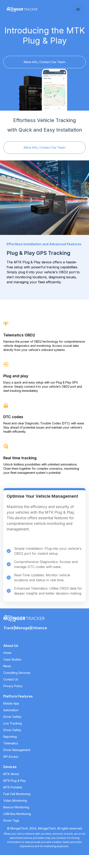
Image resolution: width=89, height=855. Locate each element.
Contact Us (10, 679)
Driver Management (16, 750)
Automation (10, 710)
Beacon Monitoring (16, 807)
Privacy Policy (13, 686)
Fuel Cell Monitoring (16, 794)
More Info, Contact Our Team (44, 62)
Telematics (10, 743)
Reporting (10, 736)
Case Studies (12, 659)
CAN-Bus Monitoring (17, 814)
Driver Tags (11, 820)
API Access (10, 756)
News (7, 666)
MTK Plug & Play (14, 780)
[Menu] (78, 9)
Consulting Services (16, 672)
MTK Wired (11, 774)
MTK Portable (12, 787)
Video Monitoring (15, 800)
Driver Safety (12, 716)
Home (7, 653)
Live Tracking (12, 723)
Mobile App (11, 703)
